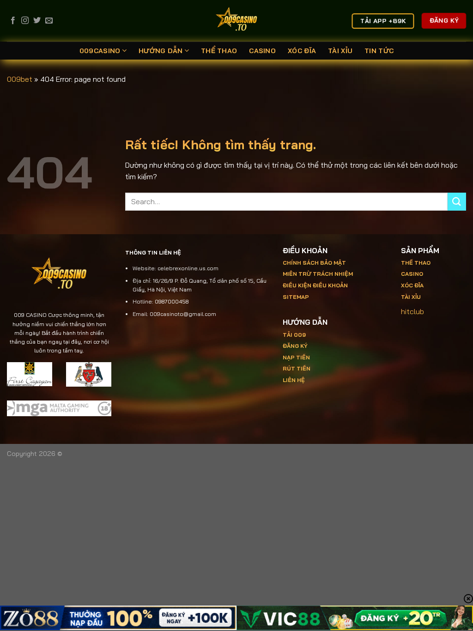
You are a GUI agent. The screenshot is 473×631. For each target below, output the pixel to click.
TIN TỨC (379, 51)
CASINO (262, 51)
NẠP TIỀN (296, 357)
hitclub (412, 311)
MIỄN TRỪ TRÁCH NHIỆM (318, 273)
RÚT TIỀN (296, 368)
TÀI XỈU (340, 51)
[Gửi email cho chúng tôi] (49, 21)
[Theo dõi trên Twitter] (37, 21)
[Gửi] (457, 202)
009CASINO (100, 51)
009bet (19, 79)
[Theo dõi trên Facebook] (13, 21)
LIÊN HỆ (294, 379)
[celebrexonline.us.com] (236, 21)
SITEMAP (296, 296)
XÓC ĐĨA (302, 51)
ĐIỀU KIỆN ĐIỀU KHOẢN (315, 285)
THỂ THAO (219, 51)
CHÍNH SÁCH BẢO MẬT (314, 262)
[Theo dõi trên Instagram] (25, 21)
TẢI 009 (294, 334)
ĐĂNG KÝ (295, 345)
